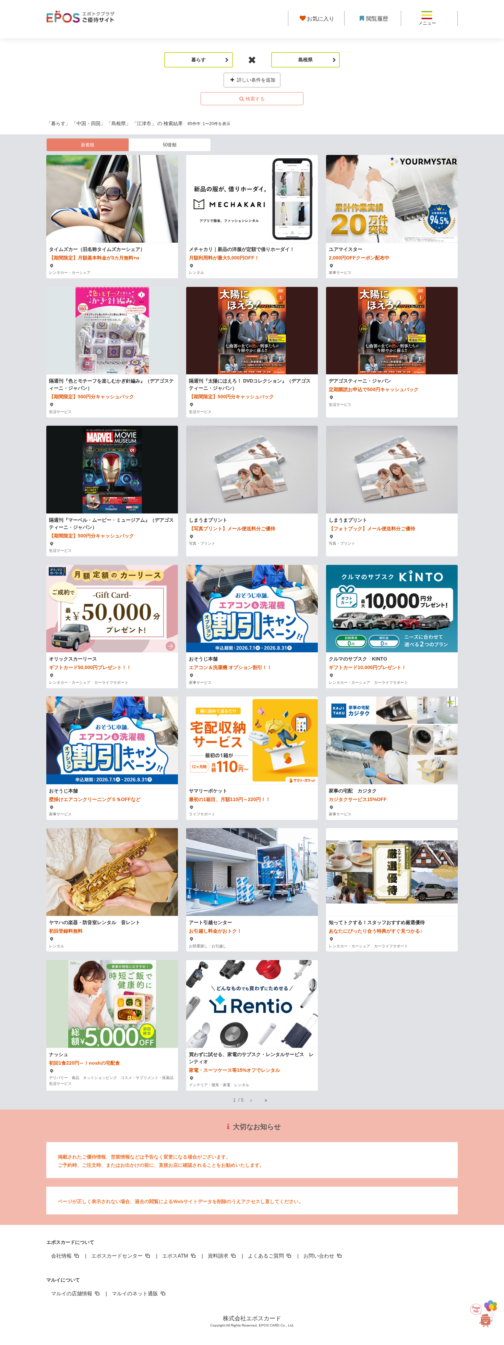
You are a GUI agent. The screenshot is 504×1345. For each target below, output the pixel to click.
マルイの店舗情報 (72, 1293)
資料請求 (219, 1256)
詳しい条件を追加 (255, 80)
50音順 (170, 144)
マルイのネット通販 (135, 1293)
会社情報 (62, 1256)
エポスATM (176, 1256)
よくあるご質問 (266, 1256)
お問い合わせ (319, 1256)
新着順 (87, 144)
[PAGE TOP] (486, 1311)
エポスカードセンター (117, 1256)
